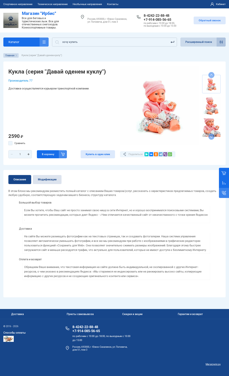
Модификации (47, 179)
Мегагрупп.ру (213, 364)
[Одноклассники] (156, 154)
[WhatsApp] (170, 154)
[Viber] (165, 154)
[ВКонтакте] (151, 154)
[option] (159, 105)
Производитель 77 (20, 80)
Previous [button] (211, 75)
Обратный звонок (210, 20)
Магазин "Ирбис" (39, 13)
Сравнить (19, 143)
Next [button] (211, 137)
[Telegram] (161, 154)
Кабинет (221, 4)
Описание (19, 179)
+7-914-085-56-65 (157, 20)
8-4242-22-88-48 (156, 16)
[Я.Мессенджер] (147, 154)
